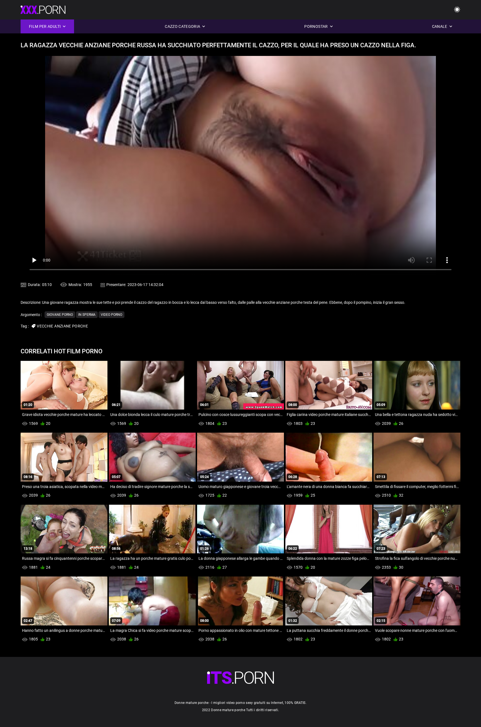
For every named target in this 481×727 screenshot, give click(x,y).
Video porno (111, 315)
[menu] (457, 9)
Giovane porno (60, 315)
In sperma (86, 315)
